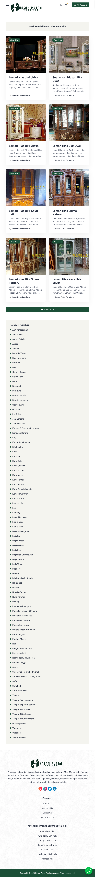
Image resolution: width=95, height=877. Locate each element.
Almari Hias (14, 40)
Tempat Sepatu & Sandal (23, 704)
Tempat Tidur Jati (47, 840)
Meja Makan (18, 545)
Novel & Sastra (19, 592)
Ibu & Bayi (17, 414)
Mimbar (15, 573)
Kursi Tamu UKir (20, 494)
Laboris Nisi (18, 503)
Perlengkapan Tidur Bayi (23, 629)
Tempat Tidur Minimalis (23, 718)
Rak (14, 643)
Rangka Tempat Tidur (22, 648)
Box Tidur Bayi (19, 358)
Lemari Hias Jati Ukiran (24, 77)
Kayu (14, 437)
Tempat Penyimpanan (22, 700)
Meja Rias (16, 550)
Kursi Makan (18, 470)
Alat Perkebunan (20, 330)
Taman (15, 695)
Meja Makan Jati (47, 831)
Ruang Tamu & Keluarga (23, 658)
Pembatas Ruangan (21, 606)
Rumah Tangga (19, 662)
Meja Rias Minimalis (47, 854)
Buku (14, 367)
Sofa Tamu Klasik (20, 690)
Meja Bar (16, 536)
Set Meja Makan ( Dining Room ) (27, 676)
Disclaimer (47, 813)
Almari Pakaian (19, 339)
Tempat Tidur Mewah (22, 714)
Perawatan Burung (21, 620)
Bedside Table (18, 353)
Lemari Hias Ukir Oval (66, 145)
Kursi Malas (17, 475)
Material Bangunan (21, 531)
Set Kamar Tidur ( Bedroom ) (25, 672)
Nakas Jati (17, 583)
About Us (47, 803)
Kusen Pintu (18, 498)
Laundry (16, 512)
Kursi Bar (16, 456)
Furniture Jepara (20, 400)
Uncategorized (19, 723)
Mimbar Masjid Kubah (22, 578)
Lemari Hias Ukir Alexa (24, 145)
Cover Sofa (17, 376)
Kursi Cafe (17, 461)
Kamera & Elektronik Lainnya (25, 428)
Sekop (15, 667)
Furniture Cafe (19, 395)
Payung (16, 601)
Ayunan (16, 348)
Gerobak (16, 409)
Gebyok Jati (18, 405)
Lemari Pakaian (19, 517)
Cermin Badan (19, 372)
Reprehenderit (19, 653)
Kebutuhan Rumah (21, 442)
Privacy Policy (47, 817)
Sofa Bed (16, 686)
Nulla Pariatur (18, 597)
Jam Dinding (18, 419)
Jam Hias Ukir (18, 423)
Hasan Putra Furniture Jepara (47, 873)
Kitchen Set (17, 447)
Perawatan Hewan (20, 625)
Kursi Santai (18, 484)
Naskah (16, 587)
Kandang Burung (20, 433)
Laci (14, 508)
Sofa (14, 681)
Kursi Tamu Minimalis (22, 489)
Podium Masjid (19, 639)
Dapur (15, 381)
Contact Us (47, 808)
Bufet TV (16, 362)
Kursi (14, 451)
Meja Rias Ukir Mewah (22, 554)
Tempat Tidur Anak (21, 709)
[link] (40, 789)
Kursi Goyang (18, 465)
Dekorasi (16, 386)
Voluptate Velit (19, 737)
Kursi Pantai (18, 480)
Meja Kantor (18, 540)
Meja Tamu (17, 564)
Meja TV (16, 569)
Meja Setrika (18, 559)
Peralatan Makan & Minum (24, 611)
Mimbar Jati (47, 859)
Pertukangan (18, 634)
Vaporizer (16, 728)
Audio (15, 344)
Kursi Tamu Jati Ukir (47, 845)
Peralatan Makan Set (22, 615)
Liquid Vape (17, 522)
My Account (82, 5)
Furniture (16, 390)
